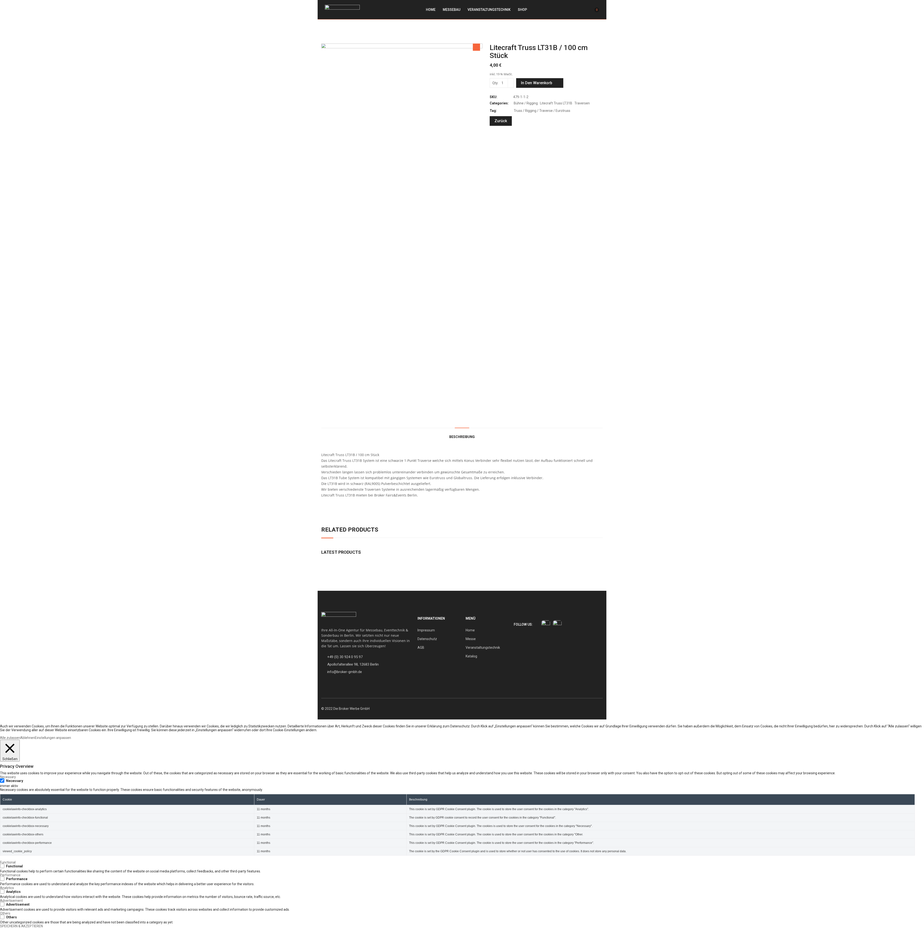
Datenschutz (427, 639)
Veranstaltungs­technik (489, 10)
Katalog (471, 656)
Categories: (499, 103)
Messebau (451, 10)
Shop (522, 10)
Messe (471, 639)
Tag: (493, 111)
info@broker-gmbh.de (344, 672)
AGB (420, 647)
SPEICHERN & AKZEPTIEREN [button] (21, 926)
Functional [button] (8, 862)
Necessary (14, 781)
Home (431, 10)
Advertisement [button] (11, 901)
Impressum (426, 630)
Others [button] (5, 913)
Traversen (582, 103)
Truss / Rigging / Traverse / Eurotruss (542, 111)
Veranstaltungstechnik (483, 647)
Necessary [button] (8, 777)
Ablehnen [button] (27, 738)
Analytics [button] (7, 888)
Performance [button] (10, 875)
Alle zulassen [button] (10, 738)
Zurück (500, 121)
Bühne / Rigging (526, 103)
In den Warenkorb (536, 83)
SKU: (493, 97)
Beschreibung (462, 437)
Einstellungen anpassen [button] (53, 738)
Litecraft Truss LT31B (556, 103)
